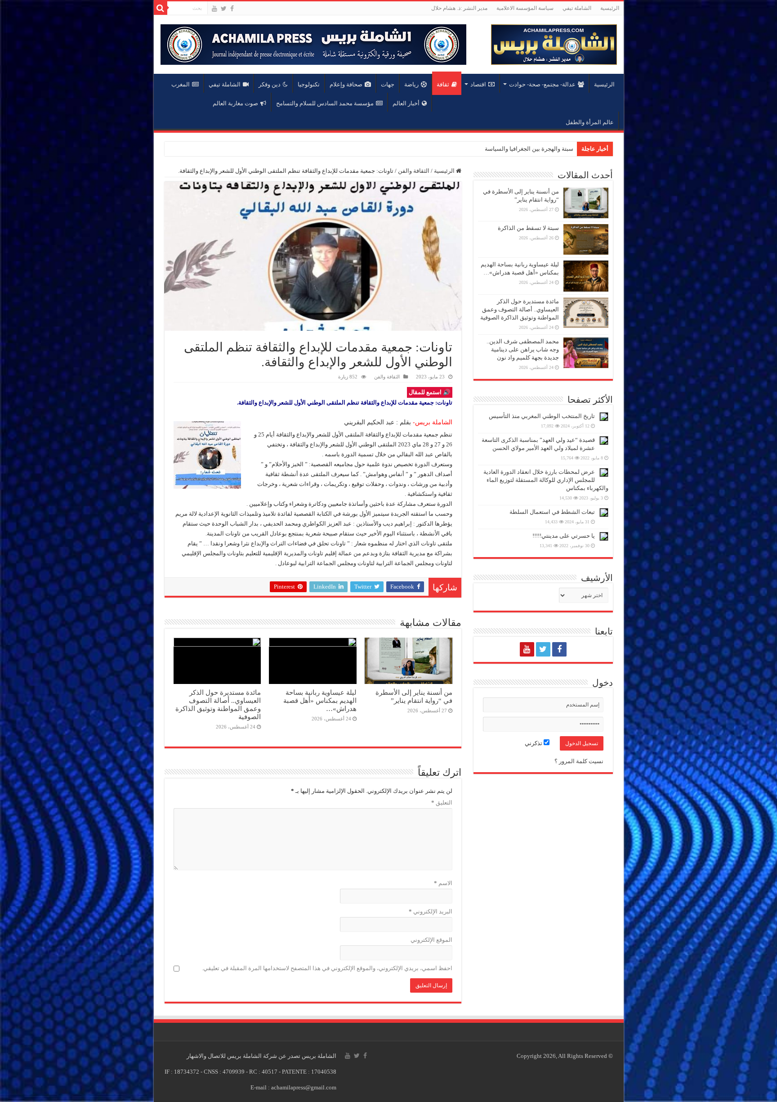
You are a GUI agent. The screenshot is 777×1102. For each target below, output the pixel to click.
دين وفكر (270, 84)
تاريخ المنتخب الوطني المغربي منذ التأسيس (542, 416)
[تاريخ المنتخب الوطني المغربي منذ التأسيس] (603, 416)
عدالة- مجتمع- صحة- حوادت (542, 84)
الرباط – (563, 148)
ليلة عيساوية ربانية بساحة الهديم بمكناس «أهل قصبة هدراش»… (320, 700)
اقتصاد (478, 84)
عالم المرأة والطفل (590, 122)
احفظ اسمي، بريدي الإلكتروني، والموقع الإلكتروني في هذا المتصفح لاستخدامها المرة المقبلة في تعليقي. (327, 968)
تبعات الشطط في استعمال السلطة (552, 511)
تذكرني (534, 743)
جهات (387, 84)
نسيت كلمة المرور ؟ (578, 761)
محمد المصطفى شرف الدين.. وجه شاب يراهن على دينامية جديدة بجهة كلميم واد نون (523, 349)
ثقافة (443, 84)
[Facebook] (232, 8)
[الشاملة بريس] (554, 42)
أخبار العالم (406, 103)
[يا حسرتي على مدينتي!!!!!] (603, 536)
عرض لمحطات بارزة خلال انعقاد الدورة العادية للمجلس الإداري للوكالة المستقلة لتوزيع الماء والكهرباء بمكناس (545, 479)
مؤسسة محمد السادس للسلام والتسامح (325, 103)
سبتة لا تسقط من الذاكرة (528, 228)
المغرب (180, 84)
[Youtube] (214, 8)
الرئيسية (609, 8)
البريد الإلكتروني (430, 911)
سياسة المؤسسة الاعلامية (525, 8)
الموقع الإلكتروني (431, 939)
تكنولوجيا (309, 84)
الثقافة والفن (413, 170)
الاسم (443, 883)
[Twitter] (224, 8)
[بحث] (160, 8)
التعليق (441, 802)
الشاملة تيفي (577, 8)
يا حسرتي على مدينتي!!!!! (563, 535)
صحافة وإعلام (346, 84)
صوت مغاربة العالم (235, 103)
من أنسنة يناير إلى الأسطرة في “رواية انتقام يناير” (413, 696)
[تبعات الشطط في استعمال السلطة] (603, 512)
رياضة (411, 84)
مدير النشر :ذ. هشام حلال (459, 8)
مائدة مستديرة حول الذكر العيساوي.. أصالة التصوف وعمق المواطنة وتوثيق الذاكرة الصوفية (218, 704)
